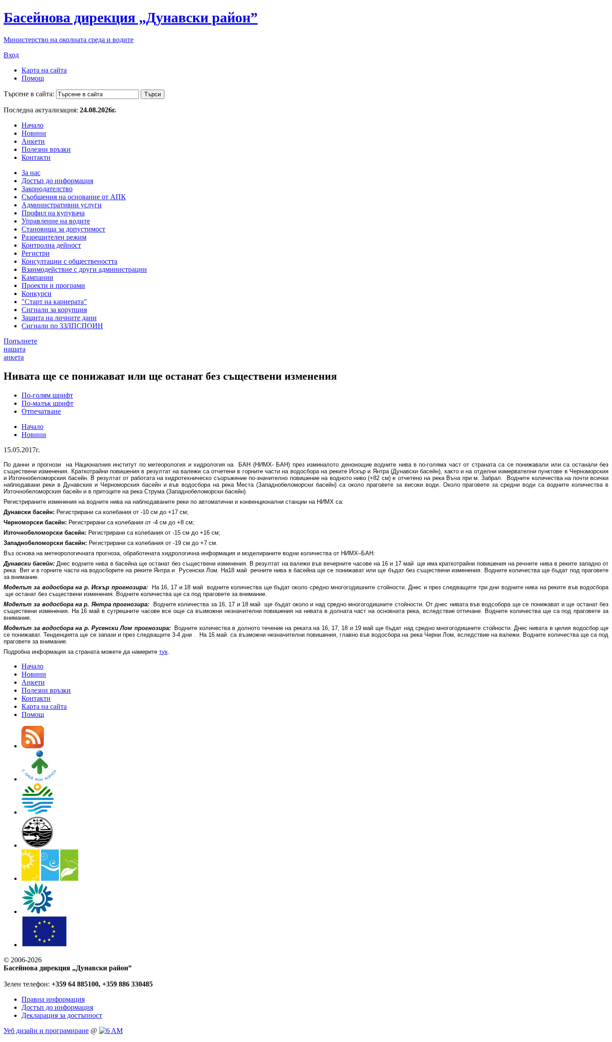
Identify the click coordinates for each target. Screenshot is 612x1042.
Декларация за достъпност (62, 1015)
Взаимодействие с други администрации (84, 269)
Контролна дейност (51, 245)
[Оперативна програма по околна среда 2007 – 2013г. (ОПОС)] (50, 878)
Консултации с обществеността (69, 261)
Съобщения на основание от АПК (74, 197)
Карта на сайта (44, 70)
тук (163, 651)
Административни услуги (62, 205)
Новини (34, 133)
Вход (11, 55)
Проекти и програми (53, 285)
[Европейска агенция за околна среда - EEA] (37, 911)
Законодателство (47, 189)
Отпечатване (41, 411)
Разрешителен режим (54, 237)
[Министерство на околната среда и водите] (38, 812)
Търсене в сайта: (29, 94)
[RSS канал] (33, 746)
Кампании (37, 277)
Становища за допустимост (63, 229)
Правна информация (53, 999)
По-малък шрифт (47, 403)
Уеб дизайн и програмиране (46, 1030)
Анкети (33, 141)
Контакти (36, 157)
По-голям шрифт (47, 395)
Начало (32, 125)
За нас (31, 172)
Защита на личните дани (59, 318)
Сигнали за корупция (54, 309)
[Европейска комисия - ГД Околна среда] (44, 944)
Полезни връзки (46, 149)
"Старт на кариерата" (54, 301)
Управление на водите (56, 221)
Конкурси (37, 293)
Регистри (36, 253)
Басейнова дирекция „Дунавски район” (131, 17)
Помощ (33, 78)
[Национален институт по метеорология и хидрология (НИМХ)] (37, 845)
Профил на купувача (53, 213)
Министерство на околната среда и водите (69, 39)
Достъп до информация (57, 180)
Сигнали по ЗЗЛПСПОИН (62, 326)
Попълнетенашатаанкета (20, 349)
